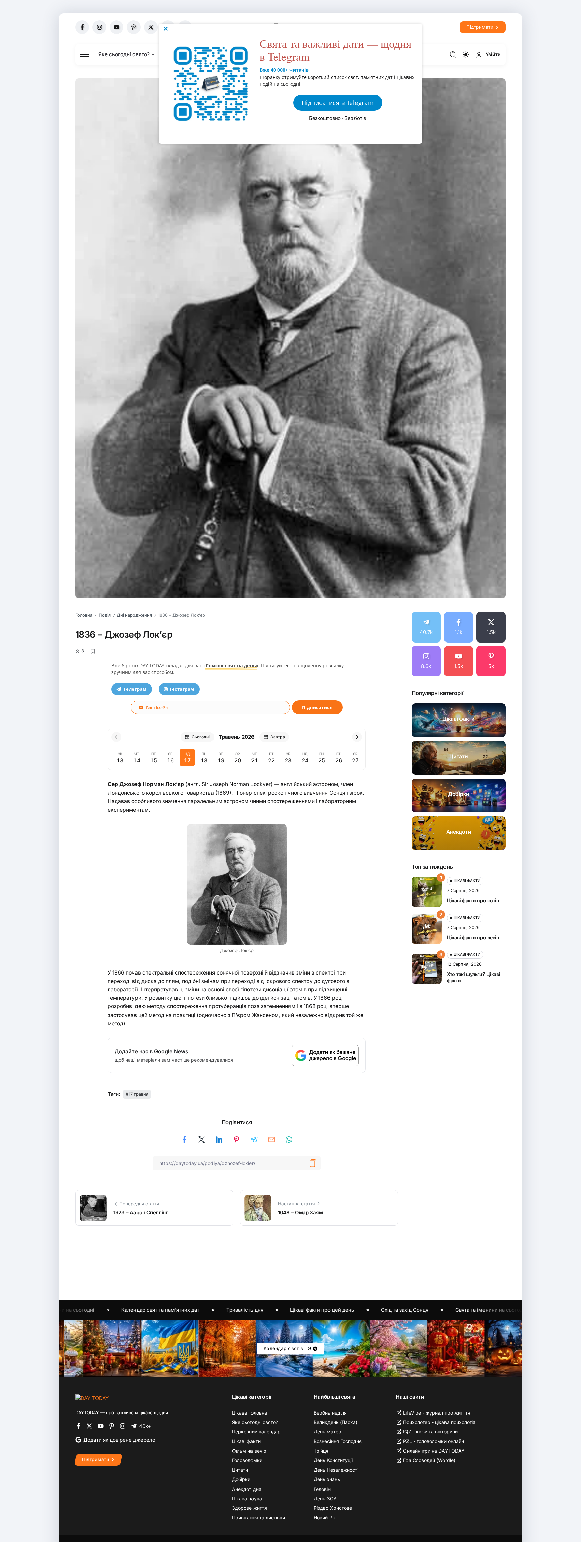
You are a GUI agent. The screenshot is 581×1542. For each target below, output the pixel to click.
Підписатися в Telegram (338, 103)
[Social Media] (82, 27)
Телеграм (135, 689)
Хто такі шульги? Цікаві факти (473, 977)
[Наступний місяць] (357, 737)
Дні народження (134, 615)
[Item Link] (459, 720)
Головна (83, 615)
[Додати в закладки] (93, 651)
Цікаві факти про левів (473, 937)
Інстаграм (182, 689)
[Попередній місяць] (116, 737)
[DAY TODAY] (92, 1398)
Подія (105, 615)
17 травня (138, 1094)
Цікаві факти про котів (473, 900)
